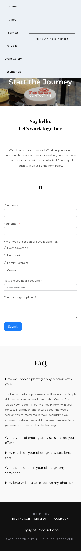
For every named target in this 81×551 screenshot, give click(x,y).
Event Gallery (13, 58)
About (13, 19)
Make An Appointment (52, 38)
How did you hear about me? (23, 280)
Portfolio (11, 45)
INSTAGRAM (21, 518)
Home (13, 6)
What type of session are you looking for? (31, 241)
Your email (11, 223)
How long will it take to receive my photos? (39, 483)
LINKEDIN (41, 518)
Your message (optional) (20, 297)
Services (13, 32)
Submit (13, 326)
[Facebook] (40, 187)
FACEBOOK (61, 518)
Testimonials (13, 71)
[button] (40, 382)
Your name (11, 205)
